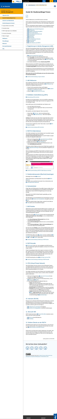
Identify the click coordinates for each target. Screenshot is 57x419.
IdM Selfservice (32, 30)
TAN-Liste (36, 113)
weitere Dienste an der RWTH (34, 42)
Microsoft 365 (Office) (42, 314)
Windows (30, 279)
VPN (30, 237)
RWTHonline (31, 36)
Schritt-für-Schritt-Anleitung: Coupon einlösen (36, 76)
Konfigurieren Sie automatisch (35, 306)
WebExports (5, 38)
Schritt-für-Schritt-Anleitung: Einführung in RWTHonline (38, 239)
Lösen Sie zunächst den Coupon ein (36, 55)
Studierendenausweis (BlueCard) (35, 33)
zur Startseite (6, 6)
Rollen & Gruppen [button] (6, 35)
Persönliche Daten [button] (6, 28)
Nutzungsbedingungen (7, 46)
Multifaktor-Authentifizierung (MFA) (35, 31)
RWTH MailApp (41, 141)
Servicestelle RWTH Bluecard (33, 182)
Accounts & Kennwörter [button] (7, 33)
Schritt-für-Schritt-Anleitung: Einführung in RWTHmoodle (38, 259)
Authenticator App (38, 114)
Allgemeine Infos (6, 15)
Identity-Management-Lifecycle (8, 23)
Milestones (5, 43)
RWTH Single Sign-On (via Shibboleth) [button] (10, 30)
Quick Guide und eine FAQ (45, 257)
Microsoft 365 (31, 41)
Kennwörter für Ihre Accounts (39, 91)
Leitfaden (41, 234)
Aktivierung (31, 317)
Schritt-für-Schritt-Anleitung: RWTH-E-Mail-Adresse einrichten (39, 170)
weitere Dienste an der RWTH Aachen (36, 327)
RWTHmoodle (31, 37)
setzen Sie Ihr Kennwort (44, 139)
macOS (37, 279)
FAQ (3, 48)
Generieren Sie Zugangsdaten (35, 308)
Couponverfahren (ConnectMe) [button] (8, 25)
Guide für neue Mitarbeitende (8, 20)
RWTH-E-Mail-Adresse (33, 32)
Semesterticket (31, 35)
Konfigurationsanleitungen (33, 147)
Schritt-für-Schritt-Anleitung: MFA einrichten (35, 127)
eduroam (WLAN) (32, 40)
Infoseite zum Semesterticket (38, 198)
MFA (31, 292)
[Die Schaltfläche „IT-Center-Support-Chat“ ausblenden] (56, 413)
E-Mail (28, 202)
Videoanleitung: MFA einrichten (33, 97)
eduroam (35, 237)
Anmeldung (31, 318)
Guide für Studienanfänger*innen (9, 17)
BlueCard (38, 176)
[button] (44, 1)
